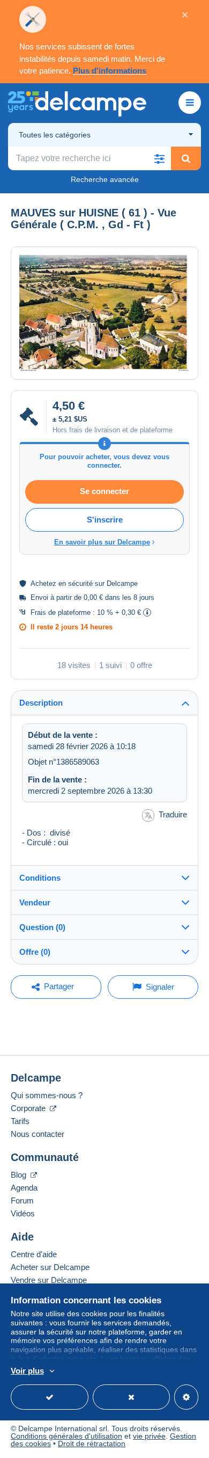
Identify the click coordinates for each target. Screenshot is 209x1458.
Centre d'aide (34, 1254)
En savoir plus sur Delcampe (102, 542)
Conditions (40, 877)
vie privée (149, 1436)
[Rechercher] (186, 158)
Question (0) (42, 927)
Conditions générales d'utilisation (66, 1436)
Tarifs (20, 1121)
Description (41, 702)
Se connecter (104, 491)
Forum (22, 1200)
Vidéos (23, 1213)
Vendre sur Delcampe (49, 1280)
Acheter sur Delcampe (50, 1267)
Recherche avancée (105, 179)
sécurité (80, 583)
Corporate (29, 1108)
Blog (19, 1174)
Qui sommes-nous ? (47, 1095)
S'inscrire (105, 519)
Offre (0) (34, 951)
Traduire (173, 814)
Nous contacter (37, 1133)
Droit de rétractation (91, 1443)
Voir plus (27, 1370)
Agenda (24, 1187)
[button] (159, 158)
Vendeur (34, 902)
